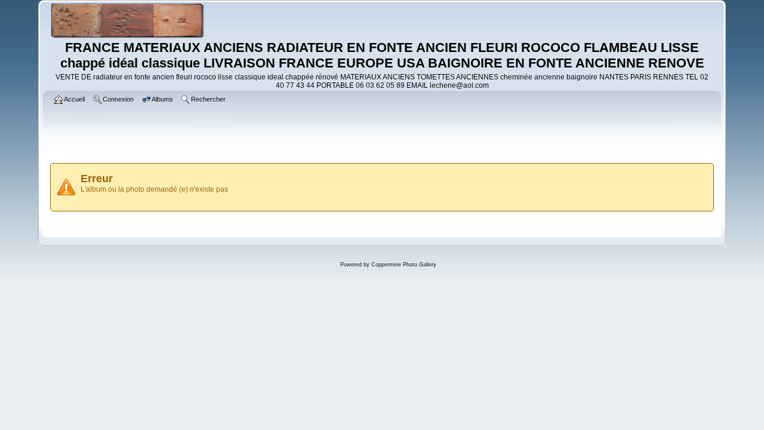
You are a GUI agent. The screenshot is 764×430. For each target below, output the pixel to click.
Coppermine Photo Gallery (403, 265)
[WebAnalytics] (382, 291)
